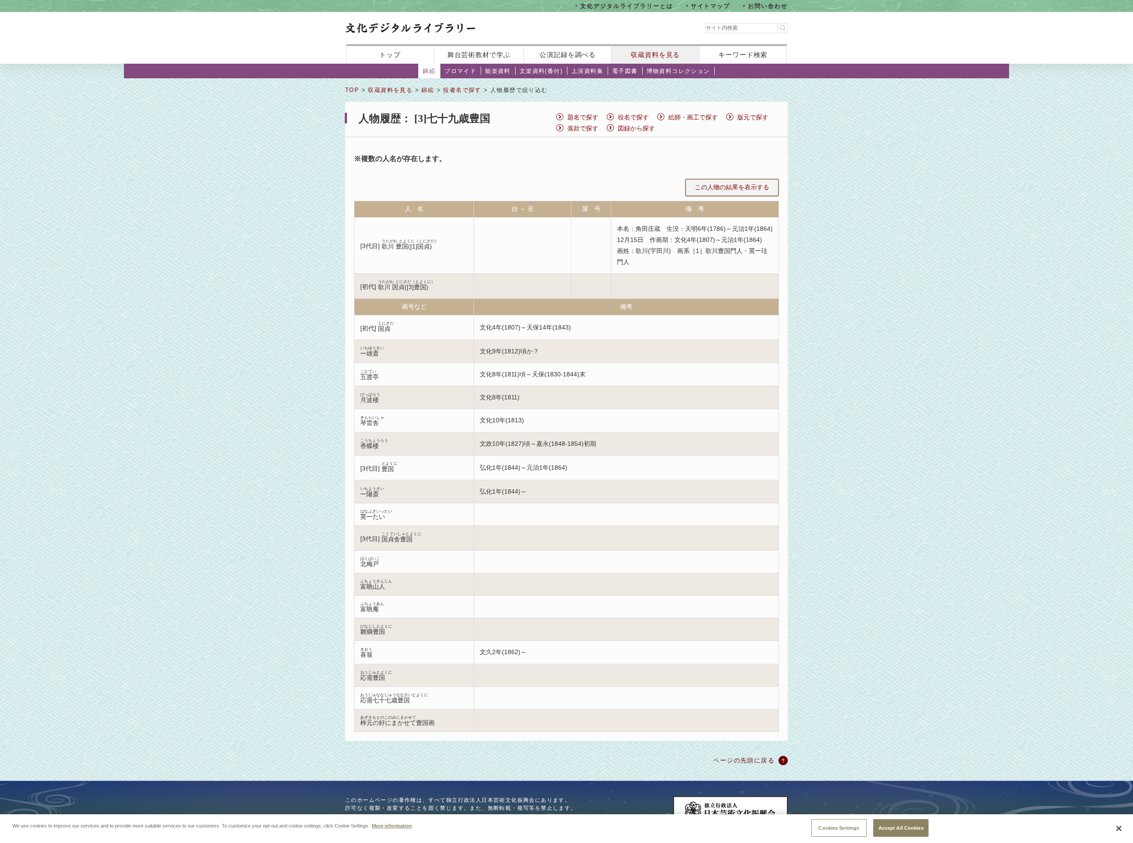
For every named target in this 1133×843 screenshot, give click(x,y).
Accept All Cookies (901, 827)
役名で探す (633, 117)
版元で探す (752, 117)
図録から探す (636, 128)
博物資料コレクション (678, 71)
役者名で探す (462, 90)
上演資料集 (587, 71)
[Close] (1119, 828)
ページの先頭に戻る (744, 760)
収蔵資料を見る (655, 54)
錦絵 (429, 71)
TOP (352, 90)
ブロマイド (460, 71)
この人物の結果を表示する (732, 187)
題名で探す (582, 117)
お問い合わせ (768, 5)
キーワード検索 (742, 54)
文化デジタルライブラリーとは (626, 5)
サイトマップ (711, 5)
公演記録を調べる (568, 54)
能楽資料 (498, 71)
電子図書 (625, 71)
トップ (390, 54)
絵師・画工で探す (693, 117)
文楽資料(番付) (541, 71)
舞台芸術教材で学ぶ (479, 54)
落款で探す (582, 128)
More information (392, 825)
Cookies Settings (838, 827)
